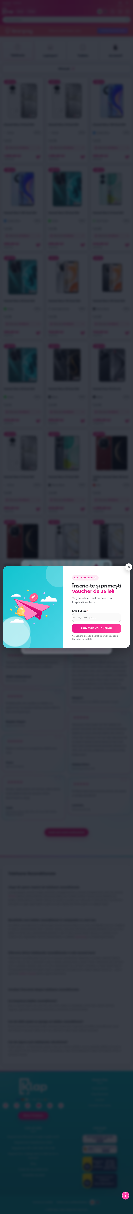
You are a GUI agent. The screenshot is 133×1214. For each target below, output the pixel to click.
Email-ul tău (80, 611)
